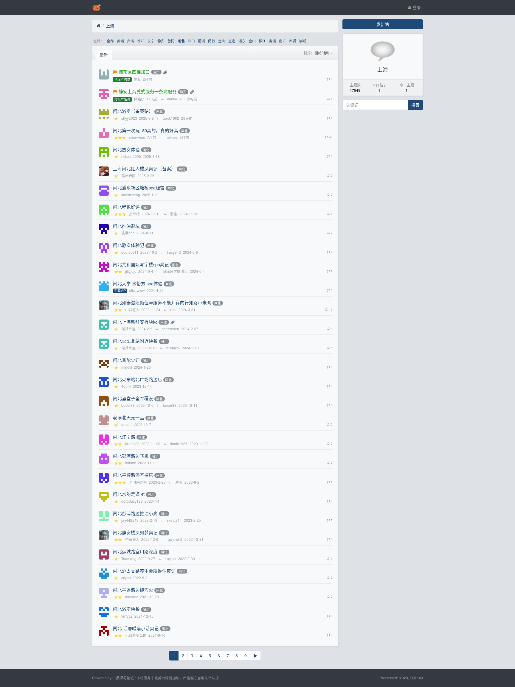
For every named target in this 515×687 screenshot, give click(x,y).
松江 (262, 40)
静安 (161, 40)
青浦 (272, 40)
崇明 (302, 40)
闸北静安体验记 (128, 245)
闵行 (211, 40)
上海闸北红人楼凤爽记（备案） (144, 168)
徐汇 (140, 40)
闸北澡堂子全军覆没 (133, 398)
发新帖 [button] (382, 24)
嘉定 (231, 40)
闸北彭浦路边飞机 (131, 456)
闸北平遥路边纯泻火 (133, 590)
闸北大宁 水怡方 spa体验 (137, 283)
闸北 (181, 40)
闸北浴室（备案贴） (133, 111)
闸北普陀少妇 (126, 360)
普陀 (171, 40)
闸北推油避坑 (126, 226)
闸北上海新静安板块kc (135, 322)
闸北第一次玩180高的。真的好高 (145, 130)
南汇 (282, 40)
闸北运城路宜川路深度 (135, 551)
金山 (252, 40)
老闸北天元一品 (128, 417)
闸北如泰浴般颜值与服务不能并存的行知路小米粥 (162, 302)
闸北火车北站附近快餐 (135, 341)
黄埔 (120, 40)
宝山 (221, 40)
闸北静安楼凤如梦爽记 (135, 532)
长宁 (150, 40)
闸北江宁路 (124, 437)
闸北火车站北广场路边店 (137, 379)
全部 (110, 40)
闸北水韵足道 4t (129, 494)
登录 (416, 7)
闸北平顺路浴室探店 (133, 475)
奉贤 (292, 40)
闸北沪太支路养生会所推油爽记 (144, 571)
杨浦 (201, 40)
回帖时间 (322, 52)
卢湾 (130, 40)
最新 (104, 54)
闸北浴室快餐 (126, 609)
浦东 (242, 40)
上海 (110, 26)
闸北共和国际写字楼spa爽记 (141, 264)
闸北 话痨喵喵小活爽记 (136, 628)
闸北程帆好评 (126, 207)
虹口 (191, 40)
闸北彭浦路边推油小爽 (135, 513)
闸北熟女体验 (126, 149)
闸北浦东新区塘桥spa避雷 (139, 187)
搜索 (415, 105)
